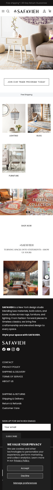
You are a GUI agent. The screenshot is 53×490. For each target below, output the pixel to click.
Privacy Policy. (22, 460)
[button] (47, 277)
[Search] (9, 11)
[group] (20, 278)
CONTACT (7, 362)
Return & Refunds (11, 403)
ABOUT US (7, 381)
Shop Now (26, 225)
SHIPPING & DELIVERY (13, 371)
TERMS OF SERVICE (12, 376)
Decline (25, 475)
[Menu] (3, 11)
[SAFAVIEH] (26, 11)
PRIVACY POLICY (11, 367)
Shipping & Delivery (13, 398)
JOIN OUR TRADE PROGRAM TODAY (26, 82)
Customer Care (11, 408)
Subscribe (11, 436)
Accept (25, 468)
